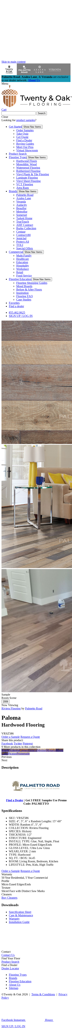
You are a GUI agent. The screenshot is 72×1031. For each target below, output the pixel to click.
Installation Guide (19, 922)
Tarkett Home (24, 218)
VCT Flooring (24, 184)
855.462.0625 (17, 312)
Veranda (21, 201)
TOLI (19, 245)
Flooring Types (18, 157)
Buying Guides (25, 143)
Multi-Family (24, 255)
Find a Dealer (24, 140)
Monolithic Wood (26, 164)
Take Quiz (22, 133)
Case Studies (23, 299)
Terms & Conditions (43, 994)
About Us (34, 80)
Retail (19, 272)
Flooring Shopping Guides (31, 282)
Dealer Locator (10, 968)
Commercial (16, 251)
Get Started (15, 126)
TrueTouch (22, 221)
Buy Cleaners (9, 897)
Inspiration (22, 292)
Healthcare (22, 258)
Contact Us (8, 955)
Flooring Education (20, 279)
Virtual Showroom (27, 150)
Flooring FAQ (24, 296)
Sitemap (13, 988)
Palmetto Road (24, 194)
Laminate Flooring (27, 177)
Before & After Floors (29, 289)
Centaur (20, 231)
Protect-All (22, 241)
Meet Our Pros (24, 147)
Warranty (14, 918)
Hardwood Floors (26, 161)
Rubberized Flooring (28, 171)
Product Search (18, 153)
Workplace (22, 269)
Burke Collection (26, 228)
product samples (25, 120)
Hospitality (22, 265)
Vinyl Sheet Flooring (28, 181)
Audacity (21, 204)
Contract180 (23, 235)
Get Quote (22, 137)
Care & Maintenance (21, 915)
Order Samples (25, 130)
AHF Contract (24, 225)
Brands (13, 191)
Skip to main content (13, 61)
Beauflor (21, 208)
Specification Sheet (20, 912)
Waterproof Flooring (28, 167)
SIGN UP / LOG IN (21, 315)
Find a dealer (16, 306)
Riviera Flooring (11, 708)
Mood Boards (24, 286)
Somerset (21, 215)
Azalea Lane (23, 198)
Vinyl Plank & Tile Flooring (32, 174)
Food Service (24, 275)
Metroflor (21, 211)
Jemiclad (21, 238)
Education (22, 262)
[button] (32, 127)
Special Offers (24, 248)
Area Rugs (22, 187)
